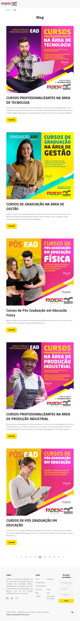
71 (21, 557)
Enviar (66, 601)
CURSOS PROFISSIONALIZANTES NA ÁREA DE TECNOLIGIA (38, 101)
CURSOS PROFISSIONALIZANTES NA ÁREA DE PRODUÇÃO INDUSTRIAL (38, 417)
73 (31, 557)
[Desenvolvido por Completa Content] (72, 612)
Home (8, 10)
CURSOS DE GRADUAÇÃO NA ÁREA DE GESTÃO (35, 207)
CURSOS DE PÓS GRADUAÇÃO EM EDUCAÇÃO (31, 523)
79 (59, 557)
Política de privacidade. (13, 615)
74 (35, 557)
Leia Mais (11, 120)
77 (49, 557)
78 (54, 557)
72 (26, 557)
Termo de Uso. (25, 615)
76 (45, 557)
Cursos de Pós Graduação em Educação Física (36, 313)
